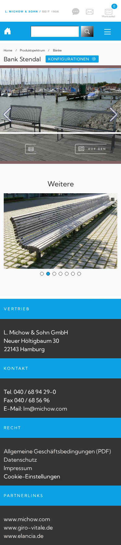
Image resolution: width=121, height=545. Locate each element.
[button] (114, 114)
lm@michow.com (45, 408)
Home (8, 50)
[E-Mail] (88, 10)
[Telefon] (74, 11)
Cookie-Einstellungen (32, 476)
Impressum (18, 468)
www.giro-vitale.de (28, 527)
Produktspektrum (32, 50)
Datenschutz (20, 459)
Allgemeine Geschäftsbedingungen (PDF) (57, 451)
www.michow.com (27, 519)
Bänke (57, 50)
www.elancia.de (23, 535)
